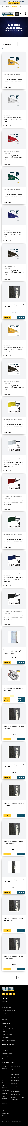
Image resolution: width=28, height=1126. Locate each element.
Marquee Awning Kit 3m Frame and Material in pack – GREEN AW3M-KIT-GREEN (14, 196)
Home (7, 30)
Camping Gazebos (15, 1094)
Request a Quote (6, 1016)
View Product (7, 87)
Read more (20, 700)
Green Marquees (15, 1080)
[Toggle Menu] (17, 14)
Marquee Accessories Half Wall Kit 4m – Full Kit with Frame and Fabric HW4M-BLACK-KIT (13, 617)
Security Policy (6, 1023)
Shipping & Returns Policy (9, 1029)
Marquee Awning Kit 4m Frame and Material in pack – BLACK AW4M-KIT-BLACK (14, 387)
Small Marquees (15, 1072)
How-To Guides (6, 1059)
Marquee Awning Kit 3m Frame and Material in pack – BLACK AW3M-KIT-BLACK (14, 272)
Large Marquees (15, 1069)
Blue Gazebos (5, 1093)
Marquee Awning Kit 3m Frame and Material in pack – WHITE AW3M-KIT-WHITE (14, 119)
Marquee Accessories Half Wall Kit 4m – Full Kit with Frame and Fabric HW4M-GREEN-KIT (13, 541)
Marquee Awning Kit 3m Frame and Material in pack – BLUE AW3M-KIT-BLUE (13, 234)
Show (3, 49)
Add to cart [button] (21, 317)
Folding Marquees (15, 1066)
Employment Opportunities (9, 1013)
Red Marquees (14, 1083)
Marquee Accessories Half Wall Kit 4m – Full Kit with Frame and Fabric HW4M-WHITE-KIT (13, 464)
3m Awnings (7, 266)
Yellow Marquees (15, 1086)
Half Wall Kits (7, 419)
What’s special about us (8, 1010)
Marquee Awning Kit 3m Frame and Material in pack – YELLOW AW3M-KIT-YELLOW (13, 81)
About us (4, 1001)
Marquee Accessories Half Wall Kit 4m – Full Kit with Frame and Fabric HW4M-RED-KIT (13, 502)
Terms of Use (5, 1031)
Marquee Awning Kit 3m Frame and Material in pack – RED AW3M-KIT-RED (13, 157)
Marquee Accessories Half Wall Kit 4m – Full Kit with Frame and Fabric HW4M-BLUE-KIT (13, 579)
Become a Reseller (7, 1034)
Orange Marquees (15, 1091)
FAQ (3, 1047)
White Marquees (15, 1074)
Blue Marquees (14, 1089)
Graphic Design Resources (9, 1040)
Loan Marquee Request (8, 1056)
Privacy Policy (5, 1026)
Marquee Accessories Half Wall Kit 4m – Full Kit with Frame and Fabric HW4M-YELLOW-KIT (13, 426)
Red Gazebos (5, 1090)
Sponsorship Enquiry (7, 1053)
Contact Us (5, 1050)
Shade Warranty (6, 1007)
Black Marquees (15, 1077)
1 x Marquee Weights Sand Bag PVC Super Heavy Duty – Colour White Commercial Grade (13, 652)
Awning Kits (6, 74)
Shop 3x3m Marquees (14, 3)
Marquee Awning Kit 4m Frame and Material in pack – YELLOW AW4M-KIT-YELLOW (13, 349)
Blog (3, 1004)
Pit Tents (4, 1111)
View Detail (7, 317)
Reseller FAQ (5, 1037)
